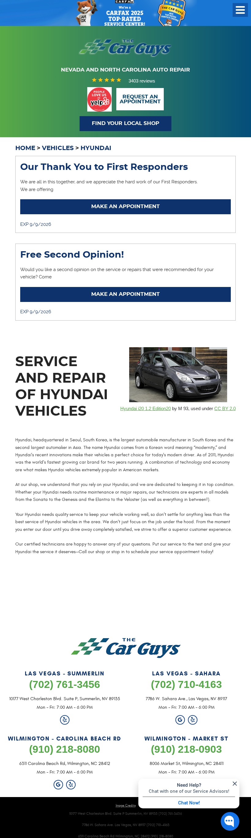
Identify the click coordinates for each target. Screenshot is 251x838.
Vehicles (58, 148)
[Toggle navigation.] (240, 10)
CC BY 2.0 (225, 408)
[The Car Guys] (125, 47)
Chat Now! (189, 802)
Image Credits (126, 805)
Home (25, 148)
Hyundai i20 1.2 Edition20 (145, 408)
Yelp (64, 720)
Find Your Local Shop (125, 123)
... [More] (63, 189)
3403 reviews (142, 80)
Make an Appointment (125, 206)
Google (180, 720)
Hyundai (96, 148)
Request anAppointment (140, 99)
